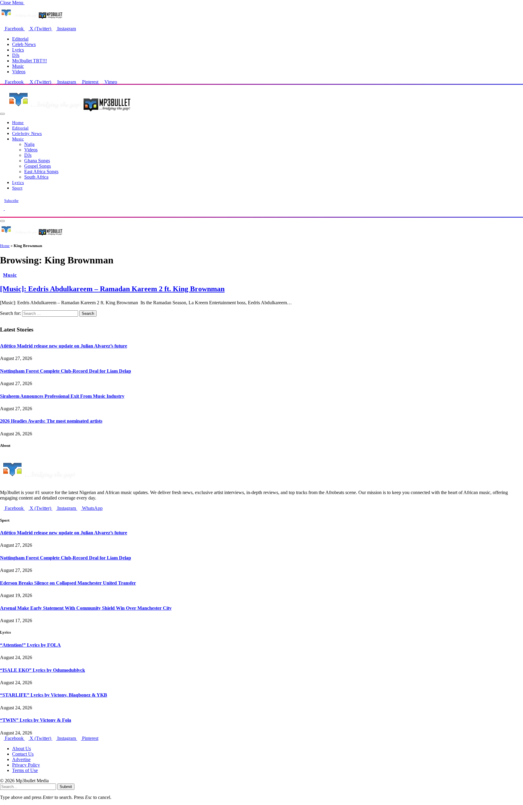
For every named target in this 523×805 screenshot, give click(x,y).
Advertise (21, 759)
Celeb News (24, 44)
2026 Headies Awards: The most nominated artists (51, 421)
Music (18, 66)
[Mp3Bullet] (68, 112)
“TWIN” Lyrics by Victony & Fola (35, 720)
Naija (29, 144)
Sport (17, 187)
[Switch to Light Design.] (6, 208)
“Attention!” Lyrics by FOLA (30, 645)
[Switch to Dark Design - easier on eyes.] (2, 208)
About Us (21, 748)
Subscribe (11, 201)
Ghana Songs (37, 160)
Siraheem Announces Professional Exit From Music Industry (62, 396)
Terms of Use (25, 770)
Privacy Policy (26, 764)
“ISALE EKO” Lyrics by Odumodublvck (42, 670)
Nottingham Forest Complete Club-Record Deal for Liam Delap (65, 371)
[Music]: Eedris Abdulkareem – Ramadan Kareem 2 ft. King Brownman (112, 289)
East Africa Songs (41, 171)
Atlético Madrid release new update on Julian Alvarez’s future (63, 345)
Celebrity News (27, 133)
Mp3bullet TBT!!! (29, 60)
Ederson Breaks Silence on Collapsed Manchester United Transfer (68, 583)
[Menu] (2, 114)
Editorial (20, 38)
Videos (18, 71)
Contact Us (23, 754)
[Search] (2, 213)
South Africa (36, 177)
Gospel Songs (37, 166)
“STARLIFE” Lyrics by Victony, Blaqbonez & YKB (53, 695)
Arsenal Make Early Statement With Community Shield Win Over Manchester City (86, 608)
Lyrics (18, 49)
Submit (66, 786)
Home (18, 122)
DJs (15, 55)
